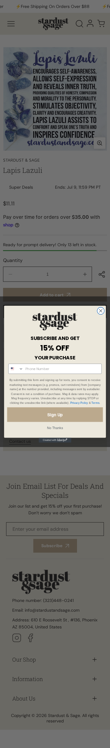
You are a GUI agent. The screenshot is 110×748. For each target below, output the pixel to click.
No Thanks (55, 427)
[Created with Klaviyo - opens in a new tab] (55, 440)
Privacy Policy (79, 402)
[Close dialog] (100, 310)
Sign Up (55, 414)
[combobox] (16, 369)
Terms (95, 402)
